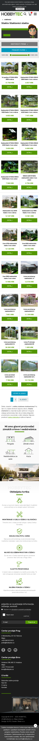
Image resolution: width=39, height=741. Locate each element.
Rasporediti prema (18, 44)
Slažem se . (17, 609)
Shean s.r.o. (21, 721)
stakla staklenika (13, 417)
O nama (4, 685)
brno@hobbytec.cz (7, 669)
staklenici (7, 19)
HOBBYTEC (22, 717)
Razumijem (20, 9)
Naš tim (4, 683)
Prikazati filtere (18, 50)
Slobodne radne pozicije (10, 680)
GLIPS (9, 721)
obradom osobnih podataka (21, 609)
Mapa (3, 638)
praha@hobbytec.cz (7, 643)
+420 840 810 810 (7, 640)
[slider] (11, 55)
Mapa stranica (18, 719)
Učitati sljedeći (19, 393)
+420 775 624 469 (7, 667)
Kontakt (4, 687)
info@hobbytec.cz (7, 719)
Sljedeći (23, 399)
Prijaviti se (31, 622)
